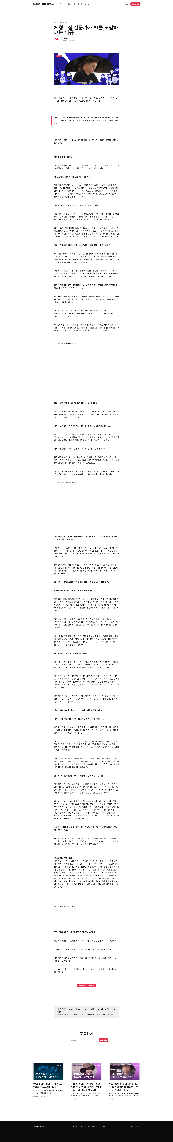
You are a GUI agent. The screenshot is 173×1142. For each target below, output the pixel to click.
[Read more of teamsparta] (56, 39)
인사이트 (67, 4)
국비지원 (103, 1126)
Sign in (126, 4)
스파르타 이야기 (90, 4)
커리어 (79, 4)
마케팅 (93, 1126)
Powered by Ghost (136, 1126)
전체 (60, 4)
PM (98, 1126)
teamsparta (64, 38)
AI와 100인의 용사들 (60, 23)
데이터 (88, 1126)
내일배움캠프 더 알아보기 (86, 985)
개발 (77, 1126)
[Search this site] (120, 4)
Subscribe (135, 4)
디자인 (82, 1126)
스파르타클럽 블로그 (43, 4)
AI (74, 4)
